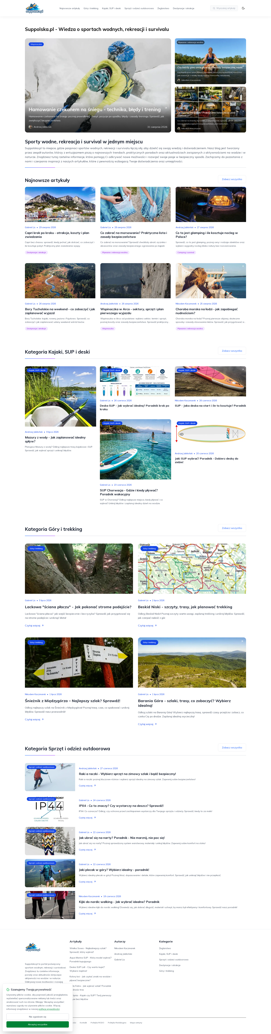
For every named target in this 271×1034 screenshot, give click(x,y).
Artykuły (76, 941)
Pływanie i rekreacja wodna (190, 42)
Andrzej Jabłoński (184, 227)
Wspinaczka (36, 44)
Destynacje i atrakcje (183, 8)
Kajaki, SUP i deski (111, 8)
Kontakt (83, 1022)
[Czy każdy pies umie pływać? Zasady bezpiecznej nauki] (210, 61)
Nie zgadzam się (37, 1016)
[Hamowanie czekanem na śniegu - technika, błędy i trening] (98, 85)
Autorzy (119, 941)
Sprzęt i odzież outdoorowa (139, 8)
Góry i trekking (91, 8)
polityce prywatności (49, 1009)
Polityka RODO (97, 1022)
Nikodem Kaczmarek (186, 303)
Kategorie (166, 941)
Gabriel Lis (30, 227)
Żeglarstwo (163, 8)
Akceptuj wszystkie (37, 1024)
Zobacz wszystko (232, 179)
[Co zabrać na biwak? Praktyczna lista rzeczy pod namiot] (210, 110)
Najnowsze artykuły (70, 8)
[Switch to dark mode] (243, 8)
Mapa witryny (136, 1022)
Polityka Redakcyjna (117, 1022)
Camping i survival (186, 90)
